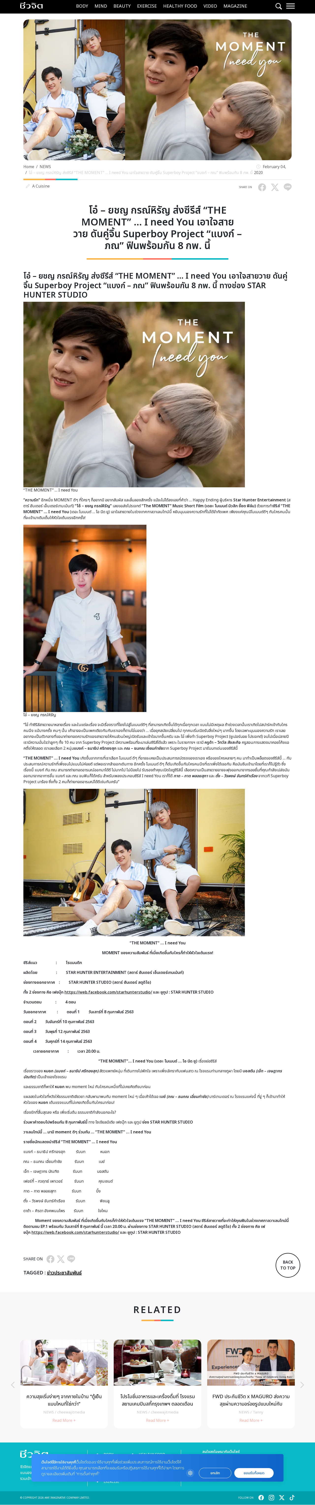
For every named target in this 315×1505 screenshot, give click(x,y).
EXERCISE (147, 6)
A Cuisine (41, 186)
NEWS (45, 167)
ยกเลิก (215, 1473)
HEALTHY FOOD (180, 6)
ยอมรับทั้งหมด (254, 1473)
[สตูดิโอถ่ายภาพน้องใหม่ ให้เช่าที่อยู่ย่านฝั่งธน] (213, 1384)
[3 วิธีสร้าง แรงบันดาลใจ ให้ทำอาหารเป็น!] (119, 1384)
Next (302, 1385)
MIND (100, 6)
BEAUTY (122, 6)
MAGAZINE (235, 6)
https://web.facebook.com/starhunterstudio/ (108, 992)
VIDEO (210, 6)
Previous (12, 1385)
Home (28, 167)
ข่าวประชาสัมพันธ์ (64, 1273)
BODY (82, 6)
